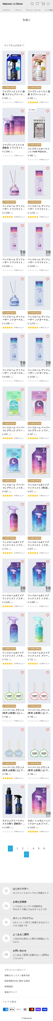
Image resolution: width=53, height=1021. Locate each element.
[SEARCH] (32, 4)
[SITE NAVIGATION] (48, 4)
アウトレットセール (33, 10)
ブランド (18, 10)
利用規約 (9, 986)
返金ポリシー (11, 992)
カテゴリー (7, 10)
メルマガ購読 (9, 1002)
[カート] (43, 4)
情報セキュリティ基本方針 (17, 975)
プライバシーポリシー (15, 970)
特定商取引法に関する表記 (17, 981)
